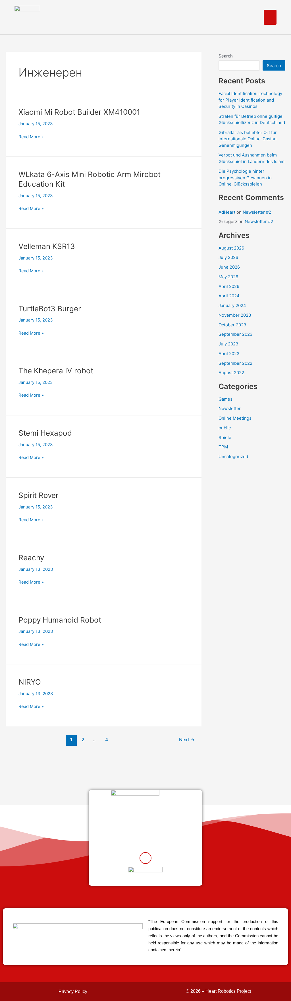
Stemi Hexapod (45, 433)
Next (187, 739)
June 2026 (229, 267)
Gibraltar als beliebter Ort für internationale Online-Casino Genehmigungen (248, 139)
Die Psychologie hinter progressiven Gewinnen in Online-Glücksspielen (245, 177)
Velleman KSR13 (46, 246)
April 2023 (229, 353)
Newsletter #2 (257, 212)
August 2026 (231, 248)
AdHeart (227, 212)
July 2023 (228, 344)
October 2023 (232, 325)
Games (225, 399)
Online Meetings (235, 418)
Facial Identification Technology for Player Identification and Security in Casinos (250, 100)
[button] (270, 17)
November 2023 (235, 315)
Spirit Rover (38, 495)
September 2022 (235, 363)
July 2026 (228, 257)
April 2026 (229, 286)
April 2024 (229, 295)
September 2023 (236, 334)
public (225, 428)
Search (226, 56)
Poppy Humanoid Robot (59, 619)
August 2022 (231, 372)
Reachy (31, 557)
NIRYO (29, 681)
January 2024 (232, 305)
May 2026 (228, 276)
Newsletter (230, 408)
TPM (223, 447)
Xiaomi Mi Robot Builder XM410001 (79, 112)
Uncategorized (233, 456)
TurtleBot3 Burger (49, 308)
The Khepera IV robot (55, 370)
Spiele (225, 437)
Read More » (31, 137)
